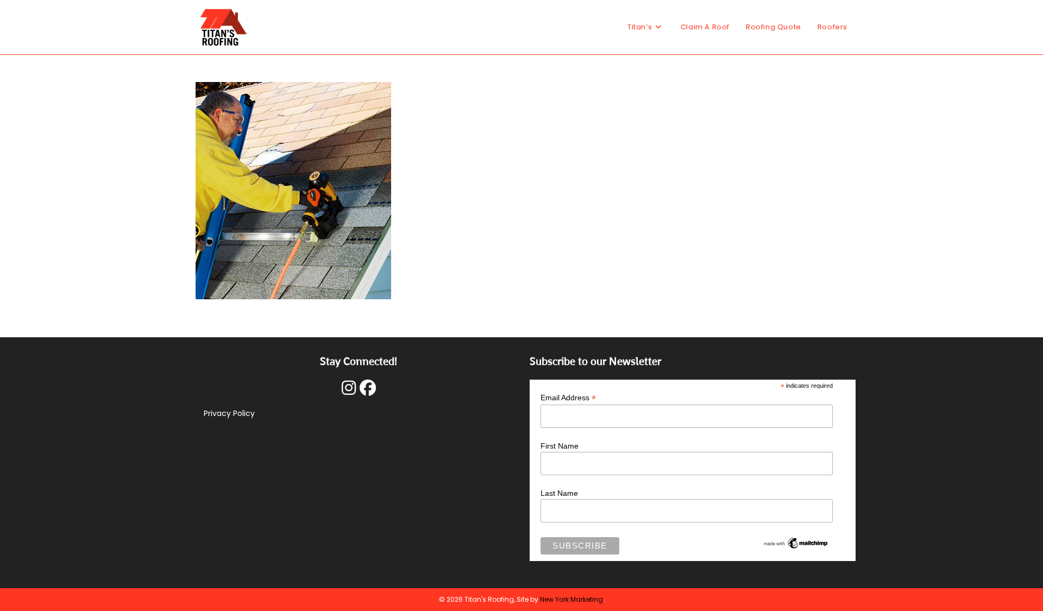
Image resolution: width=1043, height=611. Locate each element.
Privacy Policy (229, 413)
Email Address (568, 398)
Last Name (559, 493)
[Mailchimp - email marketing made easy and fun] (795, 542)
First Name (560, 446)
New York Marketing (571, 599)
